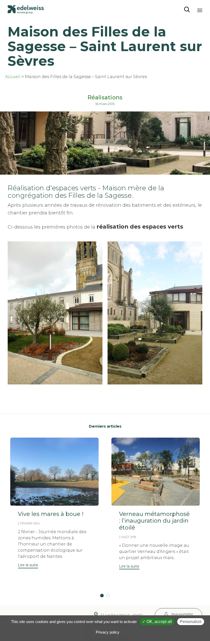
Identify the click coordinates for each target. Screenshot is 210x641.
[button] (28, 565)
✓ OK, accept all (157, 621)
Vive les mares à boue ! (50, 514)
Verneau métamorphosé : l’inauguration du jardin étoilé (154, 521)
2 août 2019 (127, 537)
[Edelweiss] (26, 9)
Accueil (12, 76)
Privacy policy (107, 632)
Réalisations (105, 97)
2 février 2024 (29, 523)
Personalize (191, 621)
